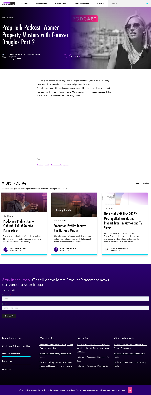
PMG (47, 165)
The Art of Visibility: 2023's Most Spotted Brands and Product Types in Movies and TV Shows (55, 366)
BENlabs (40, 165)
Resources (100, 3)
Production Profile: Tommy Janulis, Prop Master (70, 228)
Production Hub (41, 3)
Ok (130, 390)
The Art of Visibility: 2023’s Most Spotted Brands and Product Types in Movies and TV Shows (123, 220)
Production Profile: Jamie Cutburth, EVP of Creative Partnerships (18, 225)
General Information (81, 3)
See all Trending (142, 182)
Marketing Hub (60, 3)
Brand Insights (8, 216)
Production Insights (8, 17)
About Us (24, 3)
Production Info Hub (11, 338)
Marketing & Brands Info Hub (16, 345)
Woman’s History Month (59, 165)
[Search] (147, 3)
